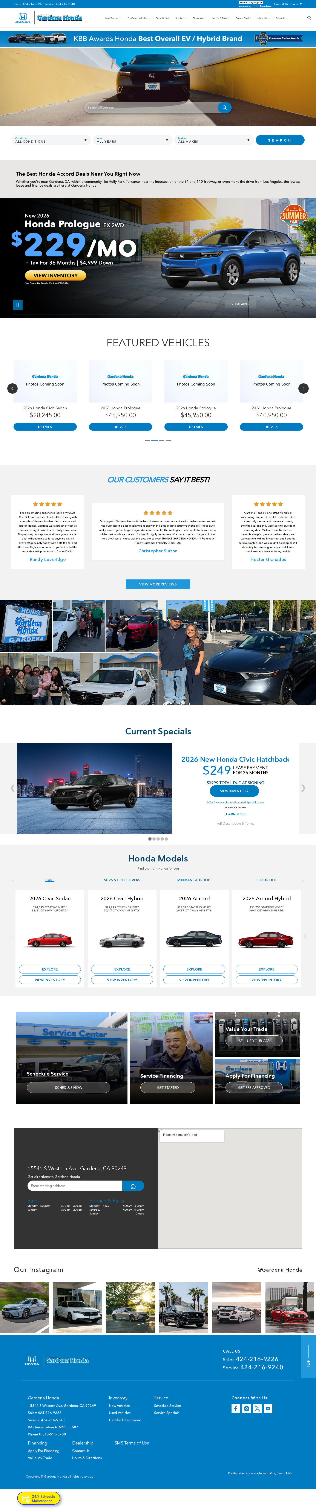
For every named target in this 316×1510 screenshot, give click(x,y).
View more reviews (158, 584)
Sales (251, 1359)
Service (253, 1367)
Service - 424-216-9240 (59, 4)
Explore (50, 969)
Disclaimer (241, 304)
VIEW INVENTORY (234, 791)
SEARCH (280, 140)
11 (302, 256)
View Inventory (50, 980)
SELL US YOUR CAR (254, 1041)
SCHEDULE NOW (68, 1087)
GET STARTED (168, 1087)
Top (308, 1363)
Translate (265, 6)
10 (302, 253)
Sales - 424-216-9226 (28, 4)
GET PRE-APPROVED (254, 1087)
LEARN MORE (235, 814)
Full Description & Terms (235, 823)
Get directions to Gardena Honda (54, 1177)
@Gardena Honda (280, 1270)
